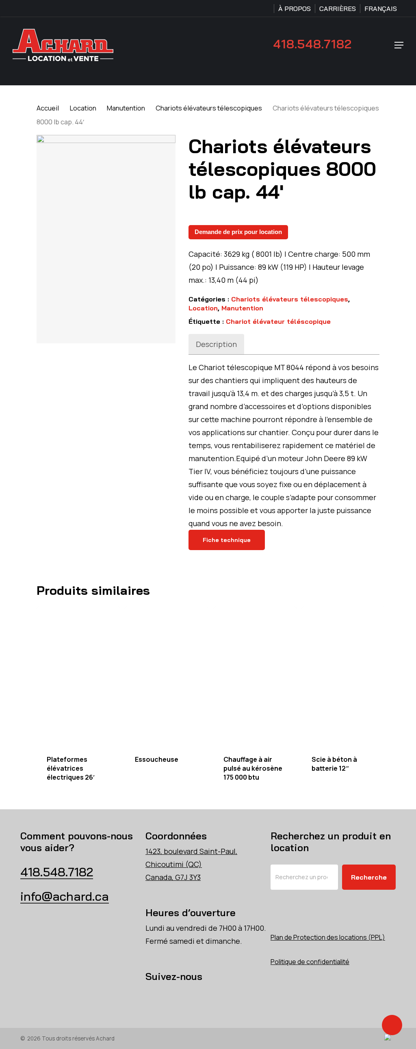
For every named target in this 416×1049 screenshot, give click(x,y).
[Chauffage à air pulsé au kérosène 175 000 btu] (255, 676)
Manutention (126, 108)
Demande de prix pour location (238, 231)
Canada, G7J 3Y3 (173, 877)
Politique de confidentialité (310, 961)
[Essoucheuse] (166, 676)
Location (82, 108)
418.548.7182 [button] (56, 872)
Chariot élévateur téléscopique (278, 321)
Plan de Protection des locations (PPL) (328, 937)
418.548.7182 (312, 44)
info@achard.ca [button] (64, 896)
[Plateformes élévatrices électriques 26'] (78, 676)
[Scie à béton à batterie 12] (343, 676)
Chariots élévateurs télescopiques (209, 108)
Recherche (369, 877)
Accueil (48, 108)
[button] (398, 45)
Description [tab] (216, 344)
